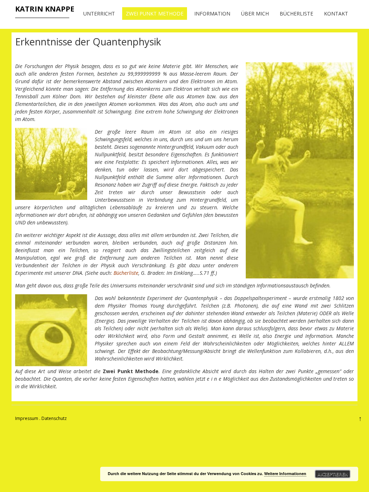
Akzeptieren (332, 474)
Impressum (26, 418)
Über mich (255, 13)
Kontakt (336, 13)
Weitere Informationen (285, 473)
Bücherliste (296, 13)
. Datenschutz (53, 418)
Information (212, 13)
